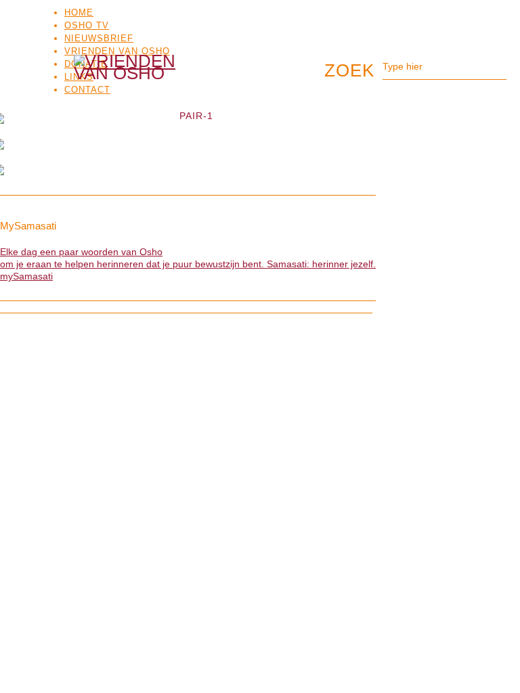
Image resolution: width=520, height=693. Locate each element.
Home (78, 12)
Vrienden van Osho (117, 51)
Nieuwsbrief (98, 38)
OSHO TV (86, 25)
